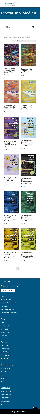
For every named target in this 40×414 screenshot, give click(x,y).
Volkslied (4, 378)
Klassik (3, 372)
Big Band (4, 306)
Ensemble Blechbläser (8, 313)
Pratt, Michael (6, 355)
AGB (2, 404)
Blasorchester (6, 300)
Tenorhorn (5, 332)
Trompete (4, 329)
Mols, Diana (5, 352)
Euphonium (5, 326)
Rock (2, 375)
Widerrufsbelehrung (8, 391)
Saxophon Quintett (8, 309)
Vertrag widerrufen (8, 290)
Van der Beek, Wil (7, 349)
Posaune (4, 336)
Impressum (5, 398)
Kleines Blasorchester (8, 303)
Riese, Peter (5, 345)
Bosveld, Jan (5, 359)
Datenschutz (5, 401)
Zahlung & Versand (7, 394)
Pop (2, 381)
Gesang (3, 322)
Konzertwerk (5, 368)
